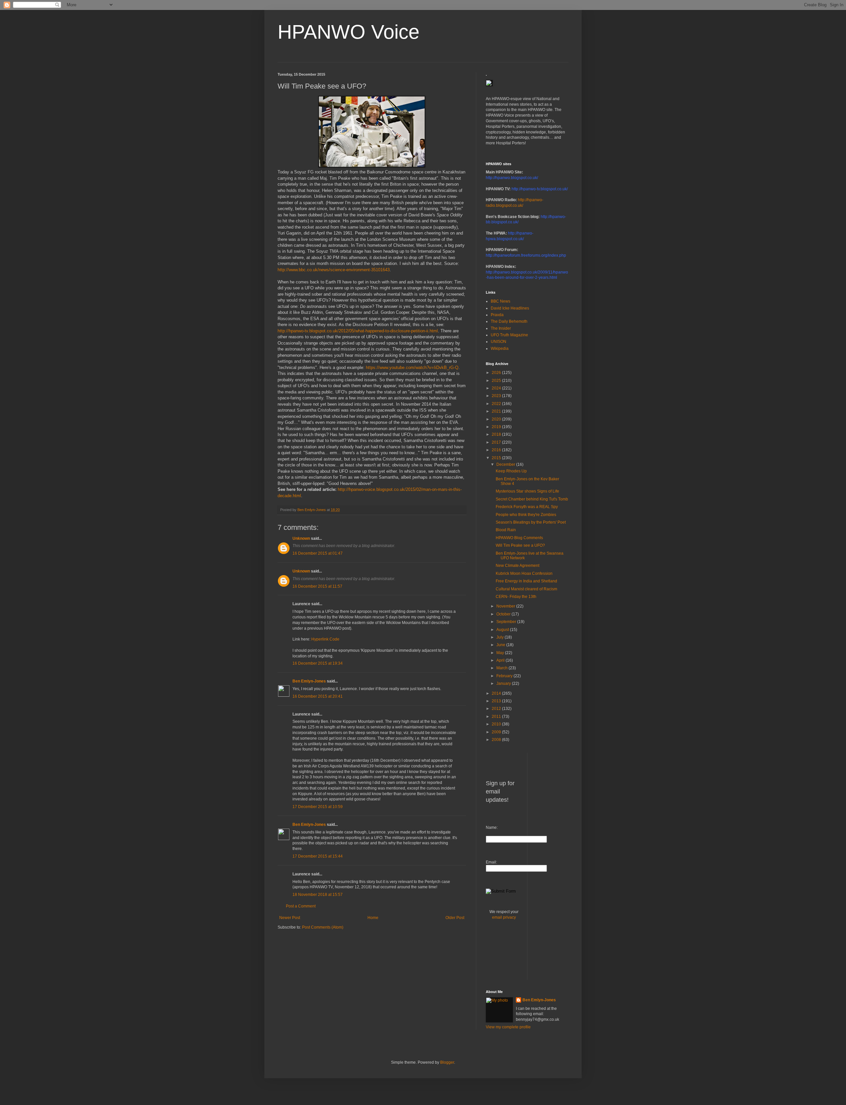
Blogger (447, 1062)
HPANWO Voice (348, 32)
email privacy (504, 917)
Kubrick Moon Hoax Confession (524, 573)
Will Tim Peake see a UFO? (520, 545)
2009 (497, 732)
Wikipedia (500, 348)
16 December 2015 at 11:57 (317, 586)
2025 (497, 380)
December (506, 464)
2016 (497, 450)
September (506, 621)
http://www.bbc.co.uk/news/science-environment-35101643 (334, 269)
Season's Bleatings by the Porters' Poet (531, 522)
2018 (497, 434)
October (504, 614)
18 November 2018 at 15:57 (317, 894)
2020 (497, 419)
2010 (497, 724)
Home (372, 917)
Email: (491, 862)
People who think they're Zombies (526, 514)
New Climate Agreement (517, 565)
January (504, 683)
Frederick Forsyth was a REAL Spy (527, 506)
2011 (497, 716)
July (500, 637)
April (501, 660)
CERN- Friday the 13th (516, 596)
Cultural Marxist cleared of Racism (526, 589)
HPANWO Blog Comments (519, 537)
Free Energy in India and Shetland (526, 581)
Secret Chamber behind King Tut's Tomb (532, 499)
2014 (497, 693)
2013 (497, 701)
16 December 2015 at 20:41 (317, 696)
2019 (497, 426)
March (502, 668)
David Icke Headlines (510, 308)
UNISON (498, 341)
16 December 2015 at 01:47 (317, 553)
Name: (492, 827)
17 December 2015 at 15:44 (317, 856)
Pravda (497, 315)
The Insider (501, 328)
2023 (497, 395)
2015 (497, 458)
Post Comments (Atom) (322, 927)
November (506, 606)
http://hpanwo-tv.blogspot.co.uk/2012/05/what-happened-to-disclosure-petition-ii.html (358, 330)
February (505, 676)
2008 (497, 739)
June (501, 645)
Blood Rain (506, 530)
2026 (497, 372)
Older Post (454, 917)
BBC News (500, 301)
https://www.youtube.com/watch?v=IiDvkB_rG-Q (412, 367)
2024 (497, 388)
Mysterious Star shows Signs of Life (527, 491)
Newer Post (289, 917)
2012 (497, 708)
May (500, 652)
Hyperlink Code (325, 639)
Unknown (301, 538)
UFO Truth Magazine (509, 335)
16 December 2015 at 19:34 (317, 663)
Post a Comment (301, 906)
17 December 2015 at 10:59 (317, 806)
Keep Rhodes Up (511, 471)
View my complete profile (508, 1027)
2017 (497, 442)
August (503, 629)
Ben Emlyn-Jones (309, 681)
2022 (497, 403)
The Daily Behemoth (509, 321)
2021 (497, 411)
